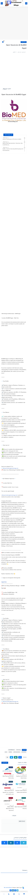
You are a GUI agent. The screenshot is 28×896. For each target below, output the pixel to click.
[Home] (24, 894)
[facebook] (17, 843)
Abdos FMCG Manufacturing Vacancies (10, 808)
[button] (20, 757)
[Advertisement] (14, 25)
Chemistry (24, 42)
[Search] (19, 894)
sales (6, 752)
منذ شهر (23, 774)
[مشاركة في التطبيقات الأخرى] (7, 757)
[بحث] (2, 3)
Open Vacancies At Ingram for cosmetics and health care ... (8, 792)
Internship (24, 752)
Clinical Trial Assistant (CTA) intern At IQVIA (12, 139)
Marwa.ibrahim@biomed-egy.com (10, 468)
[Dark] (8, 894)
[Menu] (14, 894)
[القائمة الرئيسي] (26, 3)
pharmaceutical (17, 752)
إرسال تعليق (22, 821)
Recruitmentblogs (8, 887)
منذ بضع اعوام (6, 137)
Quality (10, 752)
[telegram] (24, 843)
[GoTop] (3, 894)
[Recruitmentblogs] (14, 3)
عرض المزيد (5, 762)
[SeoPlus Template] (23, 888)
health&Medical (11, 749)
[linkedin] (11, 843)
